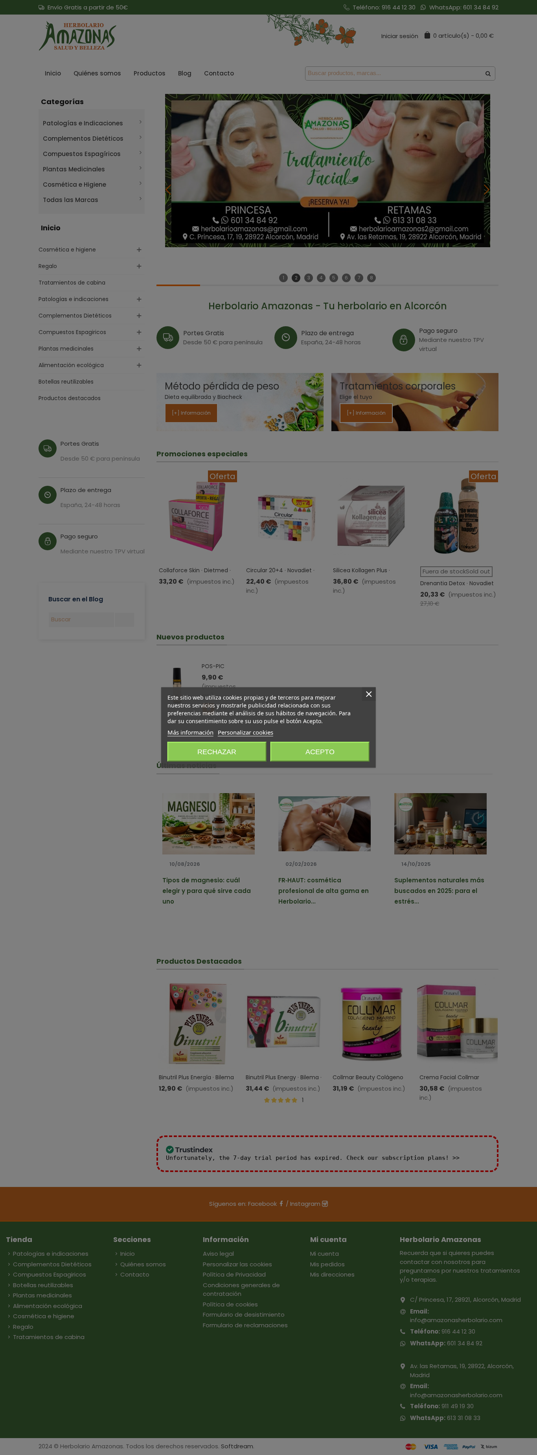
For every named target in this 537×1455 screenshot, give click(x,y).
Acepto (320, 752)
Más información (190, 732)
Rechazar (216, 752)
